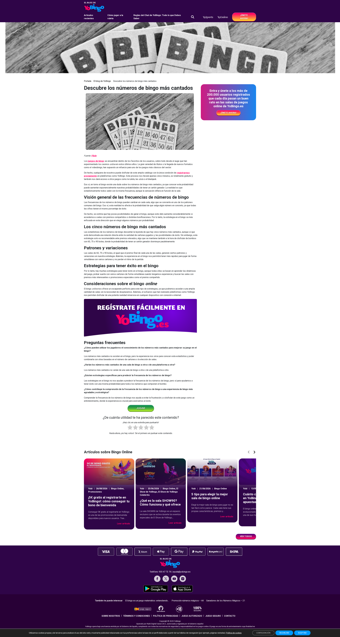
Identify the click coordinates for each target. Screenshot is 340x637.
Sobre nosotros (111, 616)
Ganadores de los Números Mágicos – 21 (225, 600)
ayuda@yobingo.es (181, 571)
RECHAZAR (284, 633)
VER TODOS (246, 536)
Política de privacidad (165, 616)
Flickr (94, 155)
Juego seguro (213, 616)
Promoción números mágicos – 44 (188, 600)
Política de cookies (234, 633)
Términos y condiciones (136, 616)
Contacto (229, 616)
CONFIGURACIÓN (263, 633)
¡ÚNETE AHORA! (244, 17)
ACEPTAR (302, 633)
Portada (87, 81)
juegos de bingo (96, 161)
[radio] (130, 428)
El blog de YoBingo (102, 81)
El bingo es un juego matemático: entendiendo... (147, 600)
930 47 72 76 (165, 571)
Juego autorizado (191, 616)
